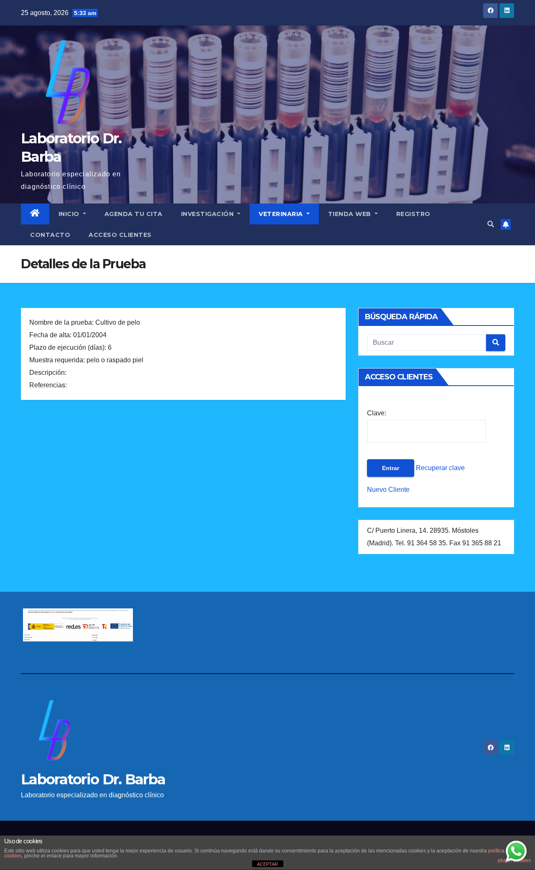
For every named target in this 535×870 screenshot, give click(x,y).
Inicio (70, 214)
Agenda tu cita (133, 214)
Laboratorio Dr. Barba (93, 779)
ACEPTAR (267, 864)
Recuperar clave (439, 467)
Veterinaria (282, 214)
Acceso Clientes (120, 235)
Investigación (208, 214)
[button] (490, 224)
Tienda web (350, 214)
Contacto (50, 235)
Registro (413, 214)
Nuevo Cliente (388, 489)
